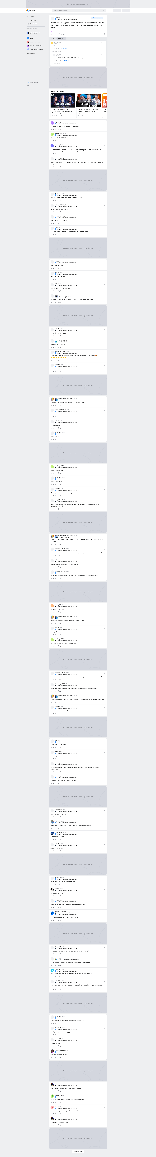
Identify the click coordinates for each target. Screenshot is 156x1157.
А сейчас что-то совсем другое (67, 19)
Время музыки (62, 342)
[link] (63, 105)
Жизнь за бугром (64, 297)
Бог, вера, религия (64, 400)
